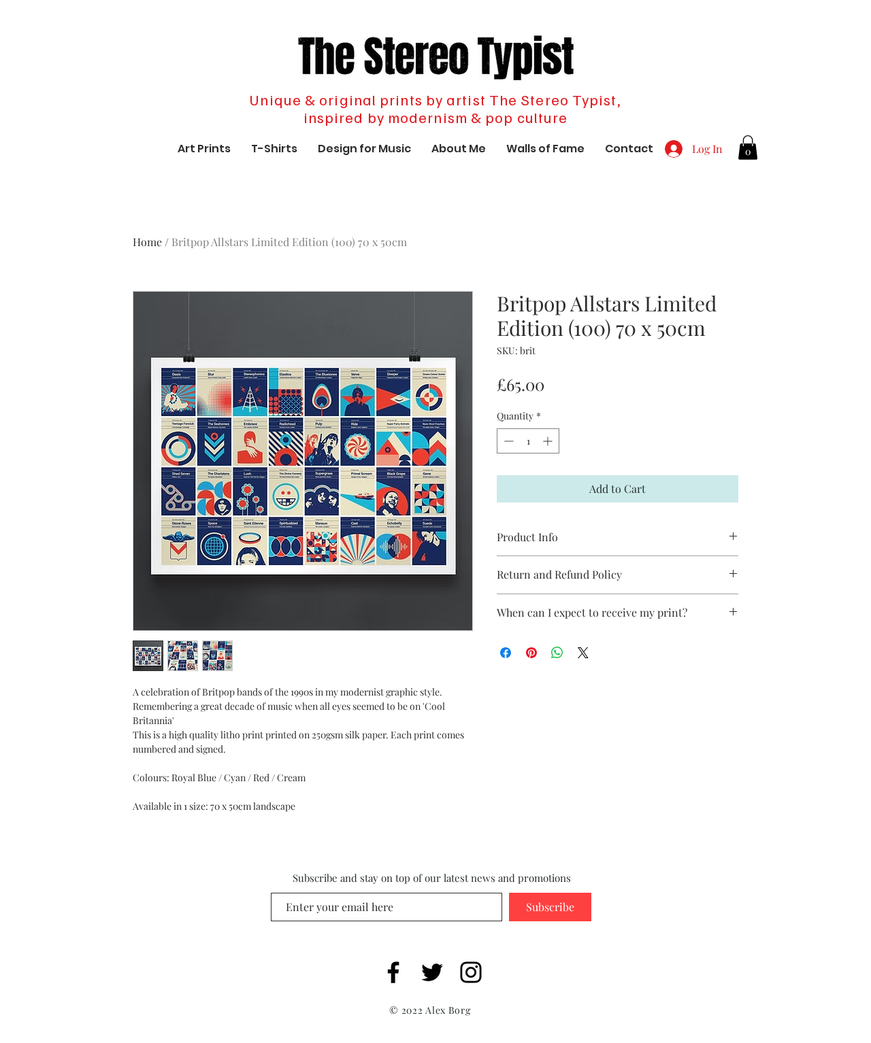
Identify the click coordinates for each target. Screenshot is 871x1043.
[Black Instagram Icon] (471, 972)
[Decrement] (507, 441)
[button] (748, 147)
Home (147, 242)
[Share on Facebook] (505, 653)
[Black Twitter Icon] (432, 972)
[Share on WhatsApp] (557, 653)
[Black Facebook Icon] (393, 972)
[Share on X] (583, 653)
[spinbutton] (528, 441)
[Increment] (548, 441)
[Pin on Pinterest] (531, 653)
